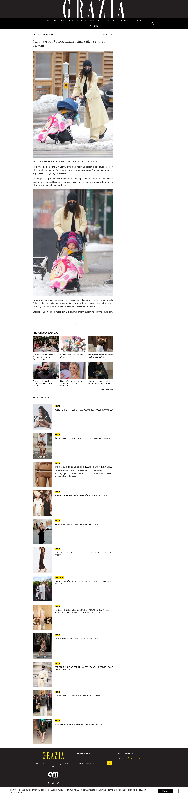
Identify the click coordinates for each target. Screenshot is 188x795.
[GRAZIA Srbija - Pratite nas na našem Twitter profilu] (53, 783)
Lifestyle (122, 21)
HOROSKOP (137, 21)
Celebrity (108, 21)
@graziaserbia (134, 758)
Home (47, 21)
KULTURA (94, 21)
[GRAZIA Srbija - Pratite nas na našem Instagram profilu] (57, 783)
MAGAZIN (59, 21)
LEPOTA (81, 21)
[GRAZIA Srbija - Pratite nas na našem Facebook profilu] (49, 783)
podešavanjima (15, 792)
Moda (70, 21)
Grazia (36, 34)
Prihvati (165, 791)
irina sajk (73, 324)
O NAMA (94, 26)
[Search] (153, 24)
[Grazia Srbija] (94, 9)
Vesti (53, 34)
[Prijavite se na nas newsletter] (109, 763)
